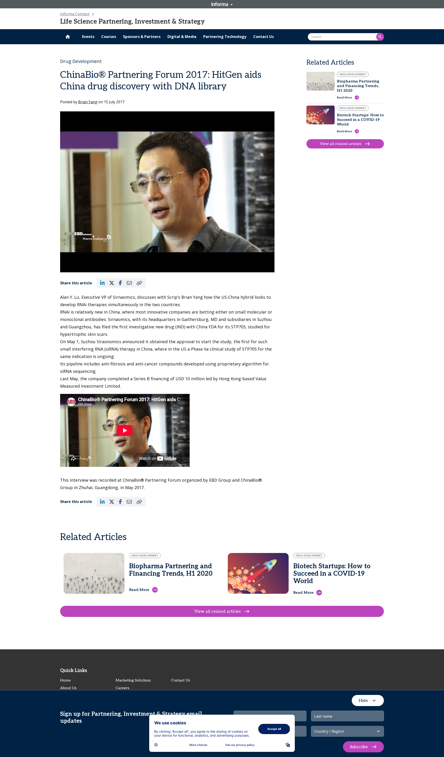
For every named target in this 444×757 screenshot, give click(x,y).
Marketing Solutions (133, 680)
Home (65, 680)
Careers (122, 688)
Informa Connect (74, 13)
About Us (68, 688)
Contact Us (180, 680)
